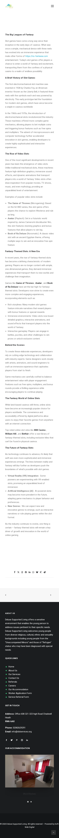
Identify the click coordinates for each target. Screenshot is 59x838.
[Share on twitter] (18, 572)
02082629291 (19, 727)
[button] (52, 6)
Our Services (14, 674)
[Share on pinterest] (25, 572)
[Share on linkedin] (29, 572)
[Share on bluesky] (37, 572)
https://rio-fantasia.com (36, 56)
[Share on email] (44, 572)
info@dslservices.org (22, 731)
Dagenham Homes (29, 794)
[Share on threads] (22, 572)
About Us (12, 670)
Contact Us (13, 678)
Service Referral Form (18, 697)
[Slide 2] (31, 801)
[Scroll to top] (53, 832)
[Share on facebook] (14, 572)
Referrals (12, 682)
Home (11, 666)
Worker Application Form (20, 693)
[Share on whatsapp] (33, 572)
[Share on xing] (40, 572)
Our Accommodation (18, 689)
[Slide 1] (28, 801)
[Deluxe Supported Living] (9, 6)
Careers (12, 685)
